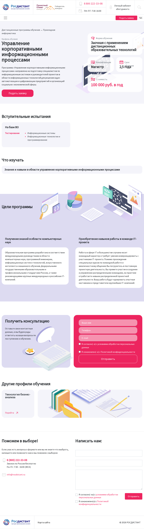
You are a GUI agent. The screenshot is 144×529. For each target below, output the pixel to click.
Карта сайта (44, 522)
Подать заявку (126, 17)
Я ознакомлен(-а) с (108, 351)
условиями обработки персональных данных (98, 496)
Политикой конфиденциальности (118, 351)
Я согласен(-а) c (108, 346)
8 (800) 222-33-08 (17, 460)
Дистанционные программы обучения (21, 29)
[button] (120, 7)
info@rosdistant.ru (16, 474)
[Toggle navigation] (5, 18)
